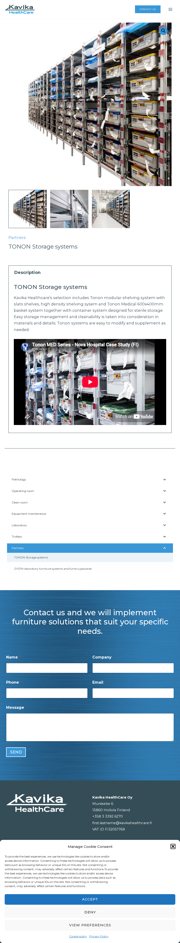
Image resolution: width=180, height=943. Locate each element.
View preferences (90, 925)
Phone (14, 682)
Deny (90, 912)
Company (103, 657)
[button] (173, 846)
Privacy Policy (99, 936)
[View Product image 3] (111, 209)
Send (16, 752)
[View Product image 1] (27, 209)
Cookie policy (78, 936)
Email (99, 682)
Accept (90, 899)
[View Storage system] (69, 209)
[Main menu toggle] (170, 9)
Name (13, 657)
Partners (17, 237)
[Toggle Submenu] (165, 479)
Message (16, 707)
